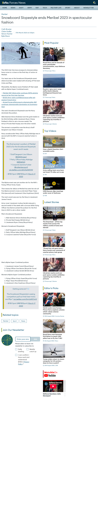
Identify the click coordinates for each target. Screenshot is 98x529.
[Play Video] (54, 141)
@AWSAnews (21, 157)
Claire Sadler (6, 31)
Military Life (56, 8)
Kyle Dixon (5, 36)
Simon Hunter (6, 34)
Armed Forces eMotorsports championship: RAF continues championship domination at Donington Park (19, 104)
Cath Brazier (6, 29)
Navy (21, 8)
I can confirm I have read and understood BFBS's (23, 359)
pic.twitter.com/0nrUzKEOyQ (25, 299)
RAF (37, 8)
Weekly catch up (32, 350)
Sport (67, 8)
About (77, 8)
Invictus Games (60, 316)
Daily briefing (21, 350)
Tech (45, 8)
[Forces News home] (13, 2)
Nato (53, 97)
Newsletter (88, 8)
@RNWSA (21, 162)
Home (4, 8)
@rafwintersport (21, 167)
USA (57, 365)
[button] (94, 2)
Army (29, 8)
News (13, 8)
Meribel (4, 14)
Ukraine (54, 124)
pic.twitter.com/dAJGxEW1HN (21, 170)
